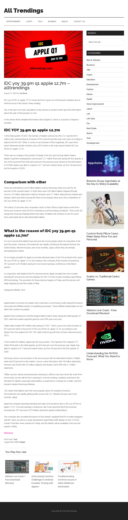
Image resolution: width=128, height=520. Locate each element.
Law (88, 114)
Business (90, 65)
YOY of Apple (19, 442)
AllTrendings (72, 511)
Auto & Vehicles (93, 60)
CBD (88, 70)
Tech (15, 439)
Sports (89, 133)
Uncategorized (92, 143)
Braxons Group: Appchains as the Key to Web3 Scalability (103, 182)
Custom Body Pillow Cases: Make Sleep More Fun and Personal (102, 236)
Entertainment (92, 84)
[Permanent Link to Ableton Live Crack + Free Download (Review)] (17, 461)
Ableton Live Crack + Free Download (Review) (15, 479)
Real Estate (91, 128)
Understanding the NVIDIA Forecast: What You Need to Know (103, 356)
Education (90, 79)
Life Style (90, 118)
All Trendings (23, 10)
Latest (89, 109)
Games (89, 94)
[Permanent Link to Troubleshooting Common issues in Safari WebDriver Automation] (70, 461)
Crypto (89, 75)
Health (89, 99)
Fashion (89, 89)
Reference (9, 433)
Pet (88, 123)
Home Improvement (95, 104)
